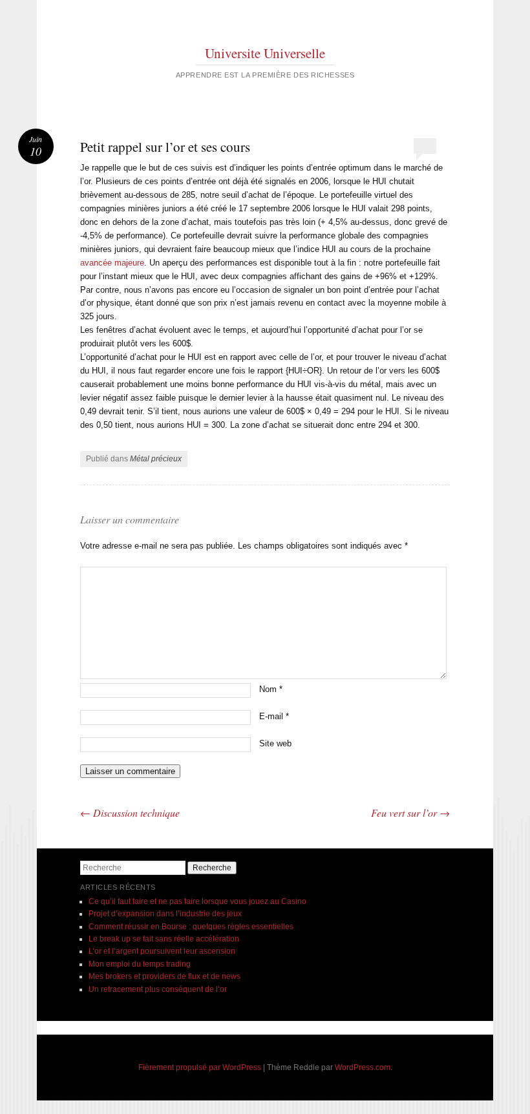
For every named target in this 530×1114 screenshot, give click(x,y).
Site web (275, 743)
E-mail (274, 716)
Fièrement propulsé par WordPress (199, 1067)
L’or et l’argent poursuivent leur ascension (162, 951)
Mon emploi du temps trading (140, 964)
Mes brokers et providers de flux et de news (164, 976)
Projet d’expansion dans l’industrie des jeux (165, 913)
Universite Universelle (265, 53)
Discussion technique (130, 812)
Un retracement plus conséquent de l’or (158, 989)
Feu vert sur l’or (410, 812)
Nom (270, 689)
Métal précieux (156, 458)
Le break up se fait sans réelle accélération (164, 938)
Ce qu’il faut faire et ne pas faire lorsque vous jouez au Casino (197, 901)
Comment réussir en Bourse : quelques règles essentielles (191, 926)
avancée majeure (112, 263)
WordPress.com (362, 1067)
